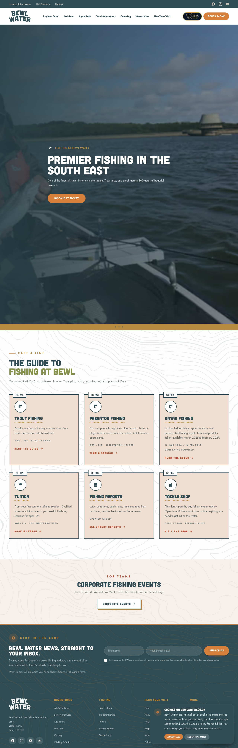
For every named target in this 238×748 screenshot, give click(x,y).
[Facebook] (213, 4)
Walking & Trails (62, 742)
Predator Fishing (107, 714)
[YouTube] (227, 4)
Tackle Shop (105, 735)
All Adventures (61, 707)
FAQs (147, 721)
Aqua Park (85, 16)
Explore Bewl (51, 16)
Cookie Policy (198, 723)
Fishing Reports (106, 728)
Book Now (216, 16)
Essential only (196, 736)
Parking (148, 707)
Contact (59, 4)
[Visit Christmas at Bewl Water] (192, 16)
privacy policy (213, 660)
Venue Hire (142, 16)
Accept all (173, 736)
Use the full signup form (71, 672)
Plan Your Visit (162, 16)
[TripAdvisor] (39, 740)
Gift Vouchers (43, 4)
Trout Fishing (105, 707)
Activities (68, 16)
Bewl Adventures (106, 16)
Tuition (102, 721)
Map (147, 728)
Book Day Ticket (66, 198)
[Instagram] (220, 4)
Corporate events (117, 603)
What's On (150, 735)
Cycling (58, 735)
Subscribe (216, 650)
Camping (125, 16)
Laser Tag (58, 728)
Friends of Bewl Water (20, 4)
